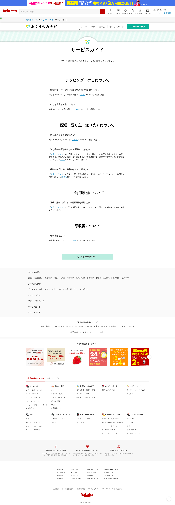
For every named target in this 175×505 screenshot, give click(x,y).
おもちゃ (130, 394)
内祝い (56, 278)
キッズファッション (33, 397)
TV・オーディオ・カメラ (34, 422)
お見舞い (107, 278)
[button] (118, 11)
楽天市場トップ (32, 20)
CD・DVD (130, 422)
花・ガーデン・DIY (108, 430)
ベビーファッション (33, 401)
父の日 (89, 326)
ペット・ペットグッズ (109, 426)
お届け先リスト (57, 154)
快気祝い (125, 278)
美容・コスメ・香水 (108, 390)
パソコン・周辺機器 (33, 430)
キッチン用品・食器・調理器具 (112, 422)
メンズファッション (33, 394)
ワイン (53, 405)
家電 (27, 419)
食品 (52, 390)
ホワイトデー (71, 326)
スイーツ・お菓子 (57, 394)
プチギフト (32, 289)
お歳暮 (113, 326)
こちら (82, 95)
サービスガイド (34, 312)
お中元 (96, 326)
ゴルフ (53, 422)
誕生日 (30, 278)
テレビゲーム (131, 419)
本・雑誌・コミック (134, 433)
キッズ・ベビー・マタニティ (137, 390)
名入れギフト (44, 289)
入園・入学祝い (67, 278)
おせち (131, 326)
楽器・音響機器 (132, 430)
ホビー (129, 426)
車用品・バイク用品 (83, 419)
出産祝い (48, 278)
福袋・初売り (46, 326)
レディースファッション (34, 390)
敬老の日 (105, 326)
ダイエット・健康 (82, 394)
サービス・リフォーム (109, 433)
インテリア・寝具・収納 (110, 419)
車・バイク (80, 422)
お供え (98, 278)
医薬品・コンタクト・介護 (85, 397)
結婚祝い (39, 278)
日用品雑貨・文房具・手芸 (85, 390)
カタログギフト (58, 289)
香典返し (116, 278)
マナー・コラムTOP (36, 301)
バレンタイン (58, 326)
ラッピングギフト (81, 289)
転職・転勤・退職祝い (85, 278)
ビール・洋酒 (55, 401)
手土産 (69, 289)
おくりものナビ (47, 20)
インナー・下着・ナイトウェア (37, 405)
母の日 (81, 326)
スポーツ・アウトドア (59, 419)
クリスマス (122, 326)
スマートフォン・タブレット (36, 426)
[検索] (102, 11)
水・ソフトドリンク (58, 397)
